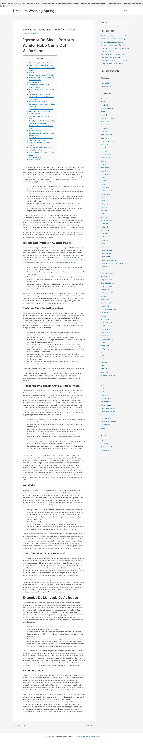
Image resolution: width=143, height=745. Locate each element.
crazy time (104, 270)
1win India (104, 115)
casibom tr (104, 240)
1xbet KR (104, 151)
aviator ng (104, 207)
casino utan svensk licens (109, 260)
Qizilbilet (104, 369)
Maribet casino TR (107, 293)
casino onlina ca (106, 250)
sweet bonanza (106, 398)
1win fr (103, 112)
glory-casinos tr (106, 280)
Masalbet (104, 296)
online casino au (106, 329)
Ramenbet (104, 372)
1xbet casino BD (106, 138)
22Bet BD (104, 181)
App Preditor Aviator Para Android (40, 111)
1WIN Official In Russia (108, 118)
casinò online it (106, 257)
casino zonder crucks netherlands (112, 263)
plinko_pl (104, 365)
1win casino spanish (107, 108)
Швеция (103, 428)
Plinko (103, 355)
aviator (103, 184)
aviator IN (104, 197)
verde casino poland (108, 411)
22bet (103, 178)
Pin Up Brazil (105, 346)
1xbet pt (103, 161)
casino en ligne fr (107, 247)
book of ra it (105, 237)
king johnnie (105, 290)
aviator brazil (105, 187)
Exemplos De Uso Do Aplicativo (39, 143)
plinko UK (104, 362)
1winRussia (104, 128)
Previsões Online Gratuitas (38, 102)
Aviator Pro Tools (35, 80)
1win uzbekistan (106, 125)
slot (102, 382)
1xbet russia (105, 168)
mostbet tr (104, 316)
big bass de (105, 227)
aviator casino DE (107, 191)
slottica (103, 392)
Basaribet (104, 217)
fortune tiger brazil (107, 273)
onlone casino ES (107, 332)
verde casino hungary (108, 408)
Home (126, 11)
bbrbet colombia (106, 220)
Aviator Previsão (34, 114)
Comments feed (106, 447)
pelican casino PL (107, 339)
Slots (102, 385)
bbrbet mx (104, 224)
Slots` (103, 388)
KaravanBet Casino (107, 283)
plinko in (104, 359)
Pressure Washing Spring (33, 11)
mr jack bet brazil (106, 323)
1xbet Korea (105, 148)
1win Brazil (104, 105)
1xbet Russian (105, 171)
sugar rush (104, 395)
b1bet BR (104, 210)
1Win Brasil (104, 102)
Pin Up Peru (105, 349)
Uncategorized (106, 405)
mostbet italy (105, 306)
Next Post (90, 725)
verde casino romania (108, 415)
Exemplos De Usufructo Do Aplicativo (41, 77)
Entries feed (105, 443)
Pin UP (103, 342)
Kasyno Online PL (107, 286)
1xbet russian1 (105, 174)
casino (103, 243)
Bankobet (104, 214)
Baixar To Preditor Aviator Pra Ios (40, 63)
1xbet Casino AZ (106, 135)
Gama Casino (105, 276)
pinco (102, 352)
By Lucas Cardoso (35, 82)
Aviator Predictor (34, 87)
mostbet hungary (106, 303)
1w (102, 98)
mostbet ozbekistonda (108, 309)
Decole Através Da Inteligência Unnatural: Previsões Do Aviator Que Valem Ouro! (41, 96)
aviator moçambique (68, 262)
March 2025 (105, 83)
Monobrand (105, 299)
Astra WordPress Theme (91, 736)
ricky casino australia (108, 375)
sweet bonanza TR (107, 402)
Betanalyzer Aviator (35, 131)
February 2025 (106, 86)
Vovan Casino (105, 418)
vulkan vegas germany (108, 421)
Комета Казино (106, 425)
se (101, 379)
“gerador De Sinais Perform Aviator (41, 109)
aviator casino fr (106, 194)
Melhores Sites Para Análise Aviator (41, 65)
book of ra (104, 234)
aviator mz (27, 33)
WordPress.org (106, 450)
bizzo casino (105, 230)
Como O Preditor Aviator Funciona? (41, 75)
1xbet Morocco (106, 158)
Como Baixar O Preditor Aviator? (40, 85)
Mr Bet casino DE (106, 319)
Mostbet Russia (106, 313)
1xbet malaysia (106, 154)
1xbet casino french (107, 141)
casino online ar (106, 253)
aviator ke (104, 201)
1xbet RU (104, 164)
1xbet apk (104, 131)
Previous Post (19, 725)
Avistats (31, 73)
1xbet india (104, 145)
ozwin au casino (106, 336)
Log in (103, 440)
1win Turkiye (105, 121)
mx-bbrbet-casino (107, 326)
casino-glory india (107, 266)
